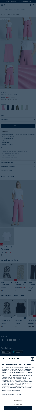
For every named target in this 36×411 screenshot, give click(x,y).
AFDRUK (19, 394)
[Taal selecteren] (32, 359)
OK (18, 408)
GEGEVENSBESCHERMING (8, 394)
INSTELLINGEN (17, 404)
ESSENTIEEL (18, 400)
